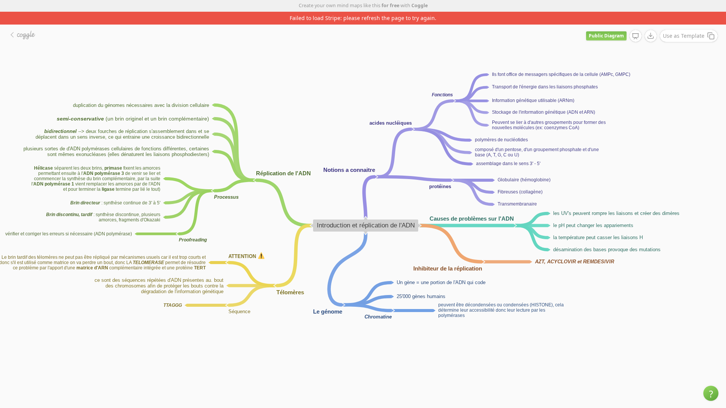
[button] (710, 393)
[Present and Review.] (636, 36)
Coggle (419, 5)
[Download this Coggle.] (651, 36)
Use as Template (683, 35)
